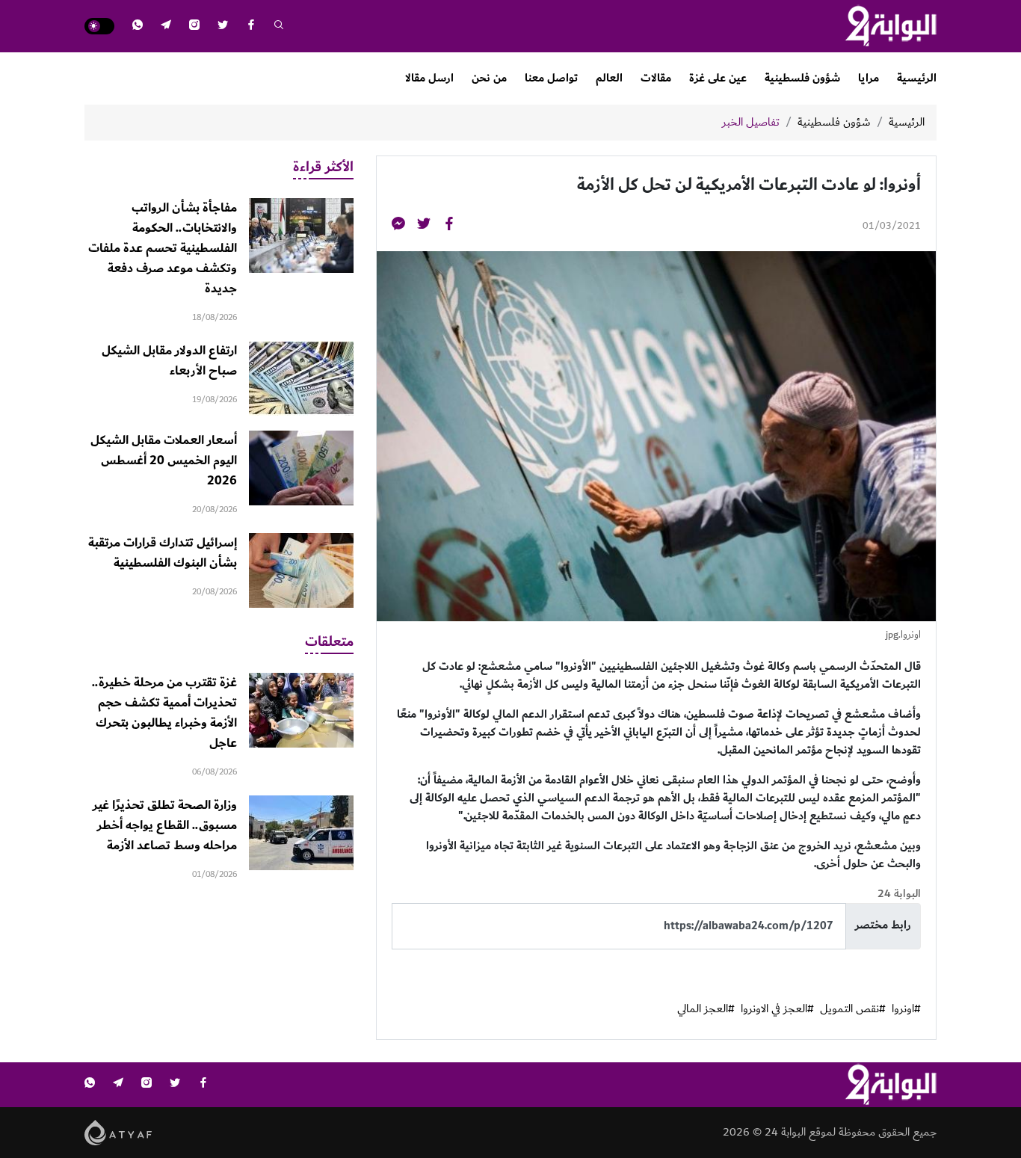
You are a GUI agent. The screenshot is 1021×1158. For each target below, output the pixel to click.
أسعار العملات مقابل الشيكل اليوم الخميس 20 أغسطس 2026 (163, 460)
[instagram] (194, 26)
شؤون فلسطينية (802, 78)
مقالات (656, 78)
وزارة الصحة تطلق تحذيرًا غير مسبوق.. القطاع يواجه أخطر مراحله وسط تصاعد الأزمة (165, 825)
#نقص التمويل (853, 1009)
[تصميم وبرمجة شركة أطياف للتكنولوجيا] (118, 1131)
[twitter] (223, 26)
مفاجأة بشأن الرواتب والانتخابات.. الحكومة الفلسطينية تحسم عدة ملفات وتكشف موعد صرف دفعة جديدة (162, 248)
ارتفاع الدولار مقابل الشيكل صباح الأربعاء (169, 360)
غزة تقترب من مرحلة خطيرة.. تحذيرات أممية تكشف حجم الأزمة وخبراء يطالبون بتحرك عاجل (164, 712)
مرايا (868, 78)
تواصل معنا (551, 78)
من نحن (489, 78)
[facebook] (251, 26)
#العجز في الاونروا (777, 1009)
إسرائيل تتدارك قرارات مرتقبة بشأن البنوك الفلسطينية (162, 553)
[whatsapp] (137, 26)
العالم (609, 78)
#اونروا (906, 1009)
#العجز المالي (706, 1009)
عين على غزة (718, 78)
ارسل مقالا (429, 78)
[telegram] (166, 26)
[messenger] (398, 226)
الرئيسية (917, 78)
